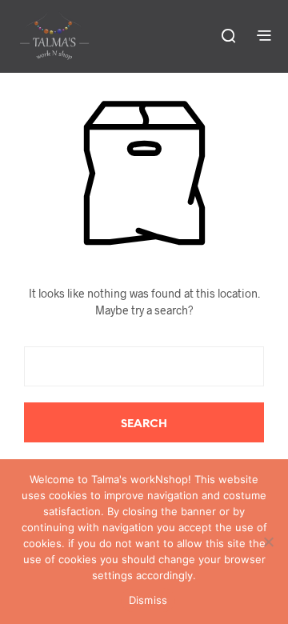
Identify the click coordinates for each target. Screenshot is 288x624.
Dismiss (148, 600)
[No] (268, 542)
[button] (227, 35)
